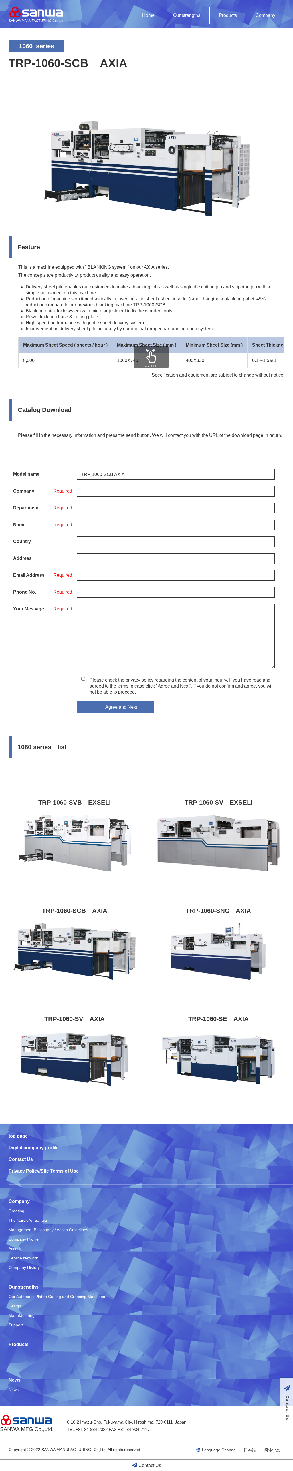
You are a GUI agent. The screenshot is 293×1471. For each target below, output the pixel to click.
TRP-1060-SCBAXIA (74, 910)
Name (19, 524)
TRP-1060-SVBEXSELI (74, 802)
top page (18, 1136)
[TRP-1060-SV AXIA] (74, 1059)
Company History (24, 1267)
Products (228, 15)
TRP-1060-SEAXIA (218, 1018)
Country (22, 541)
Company (265, 15)
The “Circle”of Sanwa (28, 1220)
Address (22, 558)
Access (15, 1248)
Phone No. (24, 592)
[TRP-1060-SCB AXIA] (74, 951)
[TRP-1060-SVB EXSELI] (74, 843)
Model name (26, 474)
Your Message (28, 608)
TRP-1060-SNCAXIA (218, 910)
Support (16, 1325)
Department (26, 507)
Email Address (29, 575)
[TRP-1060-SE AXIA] (218, 1059)
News (15, 1380)
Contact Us (21, 1159)
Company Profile (24, 1239)
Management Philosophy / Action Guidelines (48, 1229)
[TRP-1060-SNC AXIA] (218, 951)
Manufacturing (22, 1315)
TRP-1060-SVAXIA (74, 1018)
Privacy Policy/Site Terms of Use (44, 1171)
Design (15, 1306)
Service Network (23, 1258)
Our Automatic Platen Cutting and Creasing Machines (57, 1296)
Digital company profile (34, 1147)
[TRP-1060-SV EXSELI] (218, 843)
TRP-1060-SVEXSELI (218, 802)
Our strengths (186, 15)
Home (148, 15)
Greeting (16, 1211)
